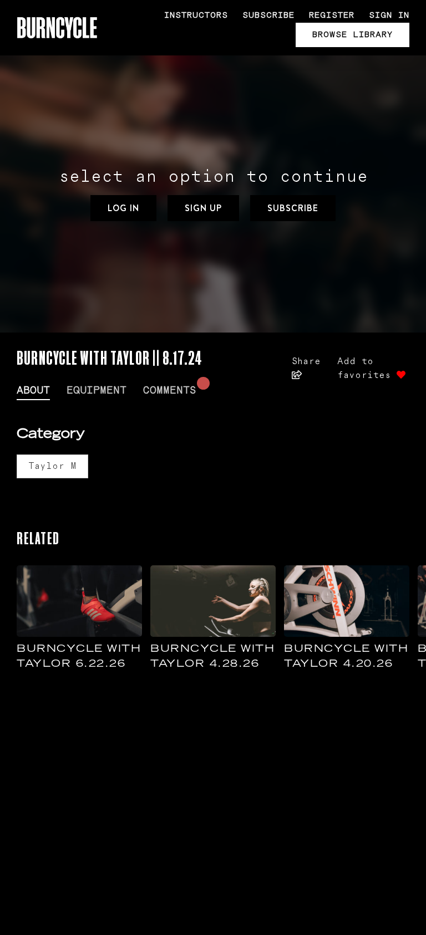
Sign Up (203, 208)
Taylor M (52, 466)
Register (331, 15)
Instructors (196, 15)
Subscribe (268, 15)
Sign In (389, 15)
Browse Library (352, 34)
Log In (123, 208)
